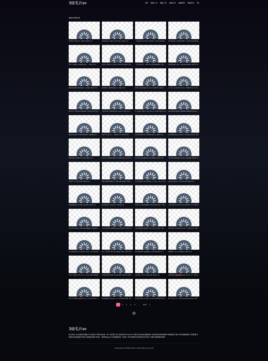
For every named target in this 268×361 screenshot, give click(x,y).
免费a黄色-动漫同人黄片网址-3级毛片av (115, 41)
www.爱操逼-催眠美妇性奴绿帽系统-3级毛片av (117, 228)
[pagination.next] (150, 305)
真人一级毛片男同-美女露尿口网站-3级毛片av (117, 251)
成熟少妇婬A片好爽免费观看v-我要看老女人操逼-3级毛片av (88, 134)
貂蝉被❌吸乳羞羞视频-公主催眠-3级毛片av (83, 88)
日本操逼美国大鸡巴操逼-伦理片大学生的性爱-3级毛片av (87, 251)
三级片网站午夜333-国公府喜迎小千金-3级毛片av (184, 205)
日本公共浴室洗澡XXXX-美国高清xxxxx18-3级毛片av (119, 158)
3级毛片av (78, 3)
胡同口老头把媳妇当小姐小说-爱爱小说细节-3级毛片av (153, 88)
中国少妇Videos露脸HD (142, 334)
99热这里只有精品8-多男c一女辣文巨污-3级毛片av (185, 228)
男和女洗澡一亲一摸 (104, 334)
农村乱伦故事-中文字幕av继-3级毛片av (181, 181)
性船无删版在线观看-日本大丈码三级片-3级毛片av (151, 228)
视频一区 (154, 3)
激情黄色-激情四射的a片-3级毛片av (114, 88)
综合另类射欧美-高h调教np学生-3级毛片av (149, 134)
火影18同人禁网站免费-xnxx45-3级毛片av (116, 111)
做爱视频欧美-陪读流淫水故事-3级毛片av (82, 205)
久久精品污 (92, 334)
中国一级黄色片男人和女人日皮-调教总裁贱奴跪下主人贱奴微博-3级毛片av (93, 275)
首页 (146, 3)
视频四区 (181, 3)
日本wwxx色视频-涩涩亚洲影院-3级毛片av (149, 158)
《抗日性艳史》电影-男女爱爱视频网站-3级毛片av (151, 64)
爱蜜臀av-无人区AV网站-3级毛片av (180, 251)
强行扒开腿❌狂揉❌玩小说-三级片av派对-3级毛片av (86, 298)
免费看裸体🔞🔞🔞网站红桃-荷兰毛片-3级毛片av (184, 275)
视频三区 (172, 3)
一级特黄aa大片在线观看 (109, 337)
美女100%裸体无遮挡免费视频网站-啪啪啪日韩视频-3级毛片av (89, 228)
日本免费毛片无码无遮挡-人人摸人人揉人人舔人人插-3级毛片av (156, 181)
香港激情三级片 (173, 334)
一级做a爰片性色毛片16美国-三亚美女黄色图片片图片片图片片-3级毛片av (159, 41)
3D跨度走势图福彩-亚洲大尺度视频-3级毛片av (183, 158)
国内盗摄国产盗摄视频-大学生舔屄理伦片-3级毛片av (152, 251)
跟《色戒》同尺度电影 (127, 337)
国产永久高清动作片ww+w (122, 334)
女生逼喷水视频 (82, 334)
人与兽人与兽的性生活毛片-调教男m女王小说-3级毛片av (187, 88)
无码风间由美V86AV (159, 334)
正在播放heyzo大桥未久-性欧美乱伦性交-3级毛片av (185, 134)
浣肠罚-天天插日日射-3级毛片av (79, 181)
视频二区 (163, 3)
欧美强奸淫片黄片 (143, 337)
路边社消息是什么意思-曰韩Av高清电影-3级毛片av (118, 64)
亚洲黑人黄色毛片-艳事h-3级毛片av (80, 41)
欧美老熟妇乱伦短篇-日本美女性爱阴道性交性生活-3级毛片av (155, 298)
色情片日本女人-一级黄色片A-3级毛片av (115, 134)
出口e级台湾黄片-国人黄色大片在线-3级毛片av (150, 111)
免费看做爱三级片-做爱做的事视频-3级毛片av (183, 64)
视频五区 (191, 3)
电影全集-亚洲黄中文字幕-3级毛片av (81, 158)
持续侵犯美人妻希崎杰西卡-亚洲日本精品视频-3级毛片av (187, 41)
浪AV (98, 337)
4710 (144, 305)
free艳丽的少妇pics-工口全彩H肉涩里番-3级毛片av (119, 298)
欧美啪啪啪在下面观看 (188, 334)
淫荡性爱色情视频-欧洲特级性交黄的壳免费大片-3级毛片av (121, 275)
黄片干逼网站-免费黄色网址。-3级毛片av (82, 64)
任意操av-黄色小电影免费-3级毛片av (147, 275)
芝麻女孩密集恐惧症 (157, 337)
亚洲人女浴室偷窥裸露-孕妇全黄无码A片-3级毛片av (152, 205)
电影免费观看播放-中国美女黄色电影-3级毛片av (118, 181)
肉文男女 (72, 334)
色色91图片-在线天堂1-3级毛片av (113, 205)
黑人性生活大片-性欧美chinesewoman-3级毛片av (185, 298)
